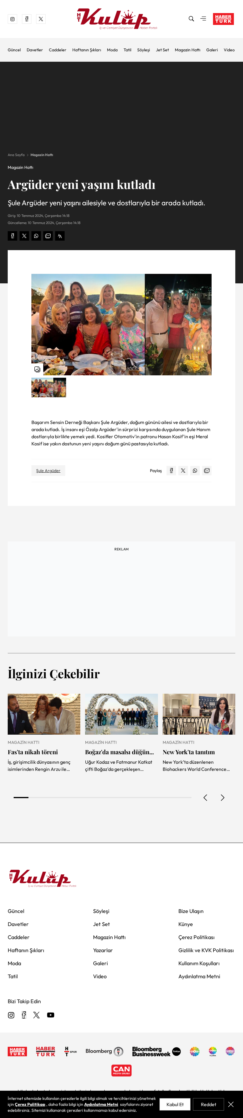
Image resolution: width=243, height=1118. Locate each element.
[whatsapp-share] (36, 236)
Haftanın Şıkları (86, 50)
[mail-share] (48, 236)
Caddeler (57, 50)
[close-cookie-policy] (230, 1104)
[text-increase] (60, 236)
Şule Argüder (48, 470)
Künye (185, 924)
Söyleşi (143, 50)
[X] (36, 1015)
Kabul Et (175, 1104)
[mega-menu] (203, 19)
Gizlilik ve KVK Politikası (206, 950)
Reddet (208, 1104)
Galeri (212, 50)
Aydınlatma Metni (199, 976)
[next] (222, 797)
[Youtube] (50, 1015)
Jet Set (162, 50)
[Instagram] (11, 1015)
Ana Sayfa (16, 155)
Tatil (127, 50)
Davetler (35, 50)
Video (229, 50)
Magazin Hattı (187, 50)
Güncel (14, 50)
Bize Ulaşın (191, 911)
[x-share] (24, 236)
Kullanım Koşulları (199, 963)
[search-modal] (191, 19)
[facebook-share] (12, 236)
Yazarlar (103, 950)
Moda (112, 50)
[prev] (206, 797)
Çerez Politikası (196, 937)
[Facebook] (24, 1015)
